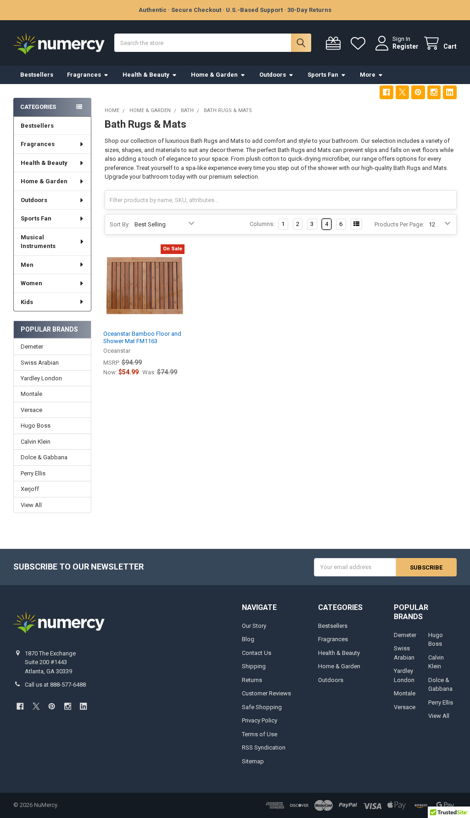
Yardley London (41, 378)
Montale (31, 393)
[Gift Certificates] (335, 43)
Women (31, 283)
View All (31, 505)
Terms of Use (259, 734)
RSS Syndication (263, 747)
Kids (27, 302)
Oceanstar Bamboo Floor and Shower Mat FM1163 (142, 337)
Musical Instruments (38, 242)
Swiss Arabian (40, 362)
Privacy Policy (259, 720)
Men (27, 264)
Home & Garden (214, 74)
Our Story (254, 625)
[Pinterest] (418, 92)
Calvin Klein (35, 441)
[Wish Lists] (360, 43)
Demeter (32, 346)
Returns (252, 680)
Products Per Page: (399, 224)
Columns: (262, 223)
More (367, 74)
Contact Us (256, 652)
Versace (31, 409)
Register (405, 46)
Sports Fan (323, 74)
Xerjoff (30, 488)
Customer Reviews (266, 693)
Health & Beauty (146, 74)
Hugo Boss (35, 425)
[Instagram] (434, 92)
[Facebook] (386, 92)
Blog (248, 639)
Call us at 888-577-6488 (55, 684)
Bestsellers (36, 74)
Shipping (254, 666)
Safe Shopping (262, 707)
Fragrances (84, 74)
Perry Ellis (33, 473)
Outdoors (272, 74)
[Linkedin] (449, 92)
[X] (402, 92)
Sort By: (120, 224)
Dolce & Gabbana (44, 457)
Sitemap (253, 761)
